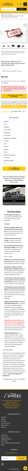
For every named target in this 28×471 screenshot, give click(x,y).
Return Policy (5, 437)
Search (21, 9)
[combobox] (14, 9)
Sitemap (3, 427)
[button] (2, 464)
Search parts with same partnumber (14, 96)
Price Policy (4, 441)
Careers (3, 419)
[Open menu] (25, 4)
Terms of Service (6, 423)
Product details (17, 111)
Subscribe (21, 458)
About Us (3, 417)
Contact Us (4, 435)
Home (2, 14)
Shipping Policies (6, 439)
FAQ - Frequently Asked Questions (10, 443)
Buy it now (14, 106)
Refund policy (5, 425)
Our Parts (3, 421)
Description (6, 111)
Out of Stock (9, 14)
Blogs (2, 445)
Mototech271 (16, 469)
